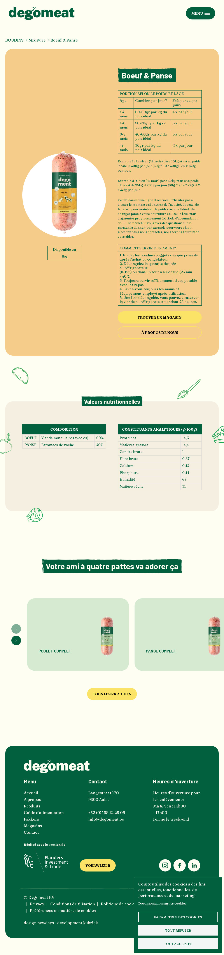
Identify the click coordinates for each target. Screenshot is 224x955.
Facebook (179, 865)
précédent (16, 629)
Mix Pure (37, 40)
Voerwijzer (97, 865)
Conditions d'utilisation (72, 903)
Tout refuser (178, 930)
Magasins (33, 825)
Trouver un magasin (160, 317)
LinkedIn (194, 865)
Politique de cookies (120, 903)
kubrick (90, 922)
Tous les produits (112, 694)
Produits (32, 806)
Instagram (165, 865)
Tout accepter (178, 944)
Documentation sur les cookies (162, 903)
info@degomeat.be (106, 819)
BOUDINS (14, 40)
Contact (31, 832)
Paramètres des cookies (178, 917)
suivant (16, 640)
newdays (45, 922)
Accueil (31, 792)
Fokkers (31, 819)
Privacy (37, 903)
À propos (32, 799)
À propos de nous (159, 332)
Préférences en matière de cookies (63, 910)
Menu (197, 13)
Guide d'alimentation (44, 812)
